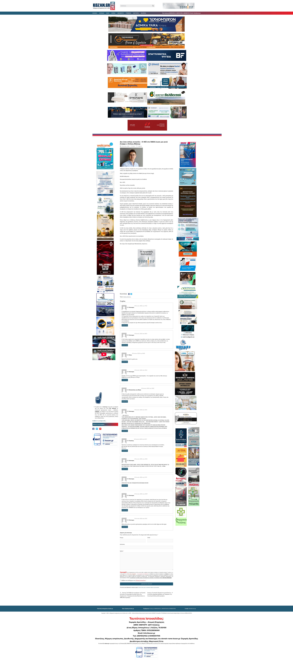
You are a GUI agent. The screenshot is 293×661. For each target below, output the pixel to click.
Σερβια (113, 13)
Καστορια (136, 13)
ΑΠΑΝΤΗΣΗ (125, 325)
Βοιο (107, 13)
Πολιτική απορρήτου (131, 574)
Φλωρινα (143, 13)
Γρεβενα (128, 13)
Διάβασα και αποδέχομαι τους (133, 580)
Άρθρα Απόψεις (127, 297)
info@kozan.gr (190, 608)
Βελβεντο (121, 13)
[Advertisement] (105, 378)
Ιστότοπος (122, 544)
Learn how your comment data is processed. (148, 587)
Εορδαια (101, 13)
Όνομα (121, 537)
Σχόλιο (121, 551)
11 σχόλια (140, 146)
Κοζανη (94, 13)
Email (149, 537)
